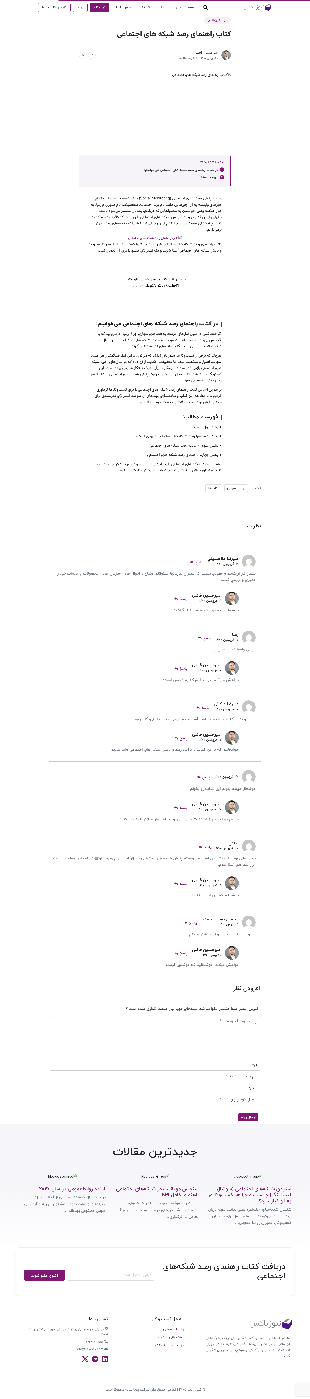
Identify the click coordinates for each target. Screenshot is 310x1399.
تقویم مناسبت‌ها (54, 7)
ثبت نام (99, 7)
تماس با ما (124, 7)
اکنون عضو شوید (44, 1275)
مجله (162, 7)
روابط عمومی (236, 488)
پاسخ (198, 562)
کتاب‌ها (213, 488)
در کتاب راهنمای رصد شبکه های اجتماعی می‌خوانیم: (181, 170)
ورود (80, 7)
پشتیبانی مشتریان (169, 1337)
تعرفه (145, 7)
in (92, 55)
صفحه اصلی (185, 7)
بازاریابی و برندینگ (169, 1345)
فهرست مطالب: (207, 177)
